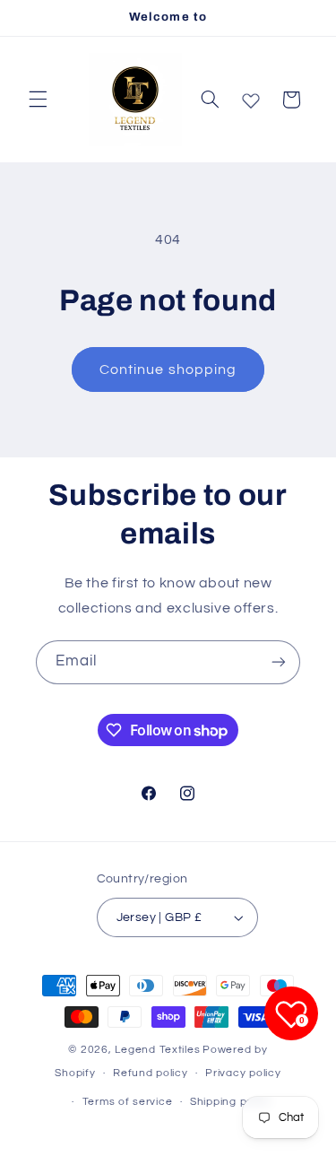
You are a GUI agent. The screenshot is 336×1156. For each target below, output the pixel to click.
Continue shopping (168, 369)
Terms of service (127, 1102)
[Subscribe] (278, 662)
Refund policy (150, 1073)
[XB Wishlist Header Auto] (251, 97)
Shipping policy (230, 1102)
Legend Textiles (157, 1050)
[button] (37, 99)
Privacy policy (242, 1073)
